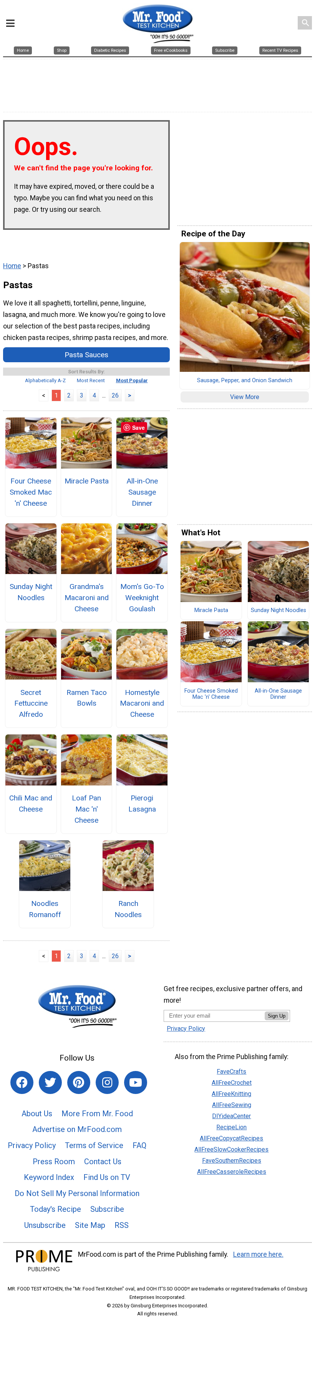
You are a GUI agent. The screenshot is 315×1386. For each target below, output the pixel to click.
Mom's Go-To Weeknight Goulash (142, 597)
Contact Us (102, 1161)
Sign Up (276, 1016)
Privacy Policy (32, 1145)
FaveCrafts (231, 1071)
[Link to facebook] (21, 1082)
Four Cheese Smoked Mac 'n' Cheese (31, 492)
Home (12, 266)
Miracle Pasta (87, 481)
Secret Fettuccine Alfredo (31, 703)
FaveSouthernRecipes (231, 1160)
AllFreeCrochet (232, 1082)
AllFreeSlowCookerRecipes (231, 1149)
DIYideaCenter (231, 1116)
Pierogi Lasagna (142, 803)
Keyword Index (49, 1177)
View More (244, 397)
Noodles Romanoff (45, 909)
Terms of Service (94, 1145)
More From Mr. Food (97, 1113)
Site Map (90, 1225)
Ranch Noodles (128, 909)
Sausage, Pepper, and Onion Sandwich (244, 381)
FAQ (139, 1145)
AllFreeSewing (231, 1105)
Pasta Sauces (86, 354)
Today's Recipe (55, 1209)
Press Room (54, 1161)
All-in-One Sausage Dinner (142, 492)
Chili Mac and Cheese (30, 803)
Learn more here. (258, 1254)
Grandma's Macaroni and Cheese (87, 597)
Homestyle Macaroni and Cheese (142, 703)
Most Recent (91, 380)
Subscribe (107, 1209)
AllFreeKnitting (231, 1093)
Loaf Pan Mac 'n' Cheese (86, 809)
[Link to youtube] (135, 1082)
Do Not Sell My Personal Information (77, 1193)
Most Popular (132, 380)
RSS (121, 1225)
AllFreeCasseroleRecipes (231, 1171)
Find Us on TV (106, 1177)
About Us (37, 1113)
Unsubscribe (45, 1225)
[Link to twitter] (50, 1082)
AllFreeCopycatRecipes (231, 1138)
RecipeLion (231, 1127)
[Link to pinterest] (78, 1082)
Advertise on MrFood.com (77, 1129)
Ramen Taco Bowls (86, 698)
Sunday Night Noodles (31, 592)
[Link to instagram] (107, 1082)
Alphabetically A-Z (45, 380)
